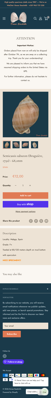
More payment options (25, 211)
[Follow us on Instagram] (5, 356)
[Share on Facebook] (31, 221)
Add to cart (25, 195)
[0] (46, 18)
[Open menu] (4, 18)
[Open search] (35, 18)
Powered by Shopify (10, 392)
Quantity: (7, 185)
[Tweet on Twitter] (41, 221)
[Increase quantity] (30, 185)
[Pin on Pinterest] (36, 221)
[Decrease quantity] (15, 185)
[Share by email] (46, 221)
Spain (5, 167)
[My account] (40, 18)
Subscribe (12, 334)
